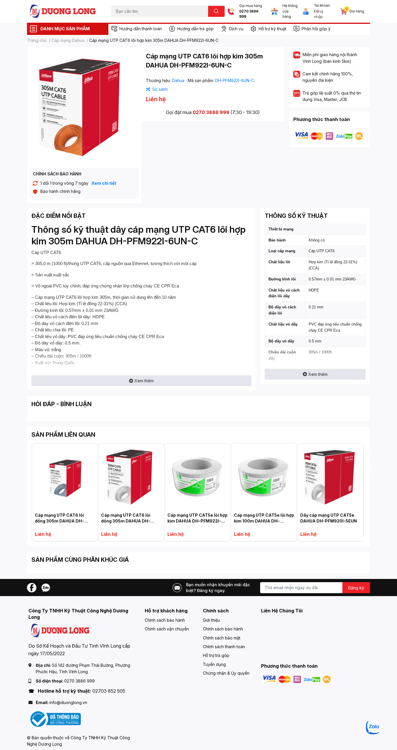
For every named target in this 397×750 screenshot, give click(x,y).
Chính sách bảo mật (221, 637)
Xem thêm (144, 380)
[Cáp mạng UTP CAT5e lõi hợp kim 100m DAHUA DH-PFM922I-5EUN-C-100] (264, 476)
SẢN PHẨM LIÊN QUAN (63, 434)
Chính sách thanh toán (224, 646)
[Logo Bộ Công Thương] (54, 718)
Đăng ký (356, 587)
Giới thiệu (211, 620)
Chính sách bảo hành (165, 620)
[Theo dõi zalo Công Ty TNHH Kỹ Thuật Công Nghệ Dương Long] (45, 586)
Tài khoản (322, 5)
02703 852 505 (108, 691)
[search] (216, 11)
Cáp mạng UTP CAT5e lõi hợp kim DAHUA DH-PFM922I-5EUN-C (197, 521)
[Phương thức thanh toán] (329, 135)
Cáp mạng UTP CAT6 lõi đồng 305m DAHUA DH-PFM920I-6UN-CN (59, 521)
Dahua (178, 80)
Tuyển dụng (214, 664)
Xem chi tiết (103, 183)
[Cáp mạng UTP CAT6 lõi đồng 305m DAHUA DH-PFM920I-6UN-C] (131, 476)
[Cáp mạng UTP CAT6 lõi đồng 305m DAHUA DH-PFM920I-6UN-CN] (65, 476)
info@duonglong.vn (68, 702)
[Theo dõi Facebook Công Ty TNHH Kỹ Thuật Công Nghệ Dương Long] (31, 586)
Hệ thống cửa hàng (290, 11)
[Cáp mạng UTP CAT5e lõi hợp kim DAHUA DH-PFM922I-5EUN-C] (197, 476)
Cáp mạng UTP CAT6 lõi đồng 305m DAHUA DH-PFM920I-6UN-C (125, 521)
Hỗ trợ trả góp (216, 655)
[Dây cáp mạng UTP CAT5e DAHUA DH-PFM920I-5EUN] (330, 476)
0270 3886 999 (248, 14)
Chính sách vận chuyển (167, 628)
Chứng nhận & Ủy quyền (226, 673)
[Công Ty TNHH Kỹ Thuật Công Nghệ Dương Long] (63, 11)
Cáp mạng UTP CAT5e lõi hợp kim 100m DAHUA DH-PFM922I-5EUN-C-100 (264, 521)
